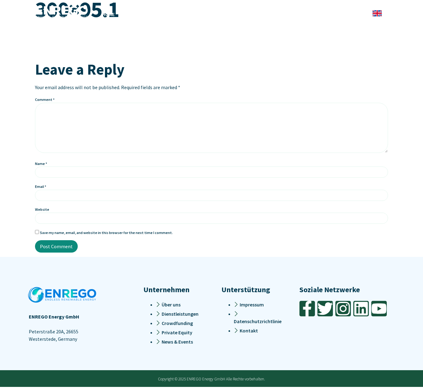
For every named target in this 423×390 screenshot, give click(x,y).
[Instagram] (343, 308)
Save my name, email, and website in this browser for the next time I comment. (106, 232)
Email (40, 186)
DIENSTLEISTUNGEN (140, 14)
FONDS (240, 14)
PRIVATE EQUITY (270, 14)
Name (41, 163)
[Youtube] (379, 308)
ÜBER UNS (302, 14)
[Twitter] (325, 308)
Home (108, 14)
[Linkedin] (361, 308)
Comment (45, 99)
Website (42, 209)
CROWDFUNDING (211, 14)
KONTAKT (327, 14)
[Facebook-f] (307, 308)
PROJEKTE (178, 14)
